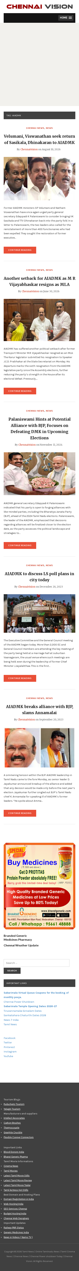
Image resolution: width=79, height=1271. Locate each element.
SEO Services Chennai (15, 1208)
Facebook (9, 1038)
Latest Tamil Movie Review (18, 1180)
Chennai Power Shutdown (19, 1001)
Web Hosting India (13, 1204)
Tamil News (10, 1024)
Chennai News (35, 128)
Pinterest (9, 1047)
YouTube (8, 1056)
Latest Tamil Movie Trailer (17, 1185)
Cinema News (11, 1166)
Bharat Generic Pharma (16, 1156)
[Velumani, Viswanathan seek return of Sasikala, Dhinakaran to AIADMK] (39, 178)
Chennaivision (29, 149)
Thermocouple (11, 1127)
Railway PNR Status (14, 1227)
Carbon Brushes (12, 1122)
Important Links (16, 983)
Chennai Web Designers (16, 1218)
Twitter (8, 1042)
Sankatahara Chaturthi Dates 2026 (25, 1015)
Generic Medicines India (16, 1232)
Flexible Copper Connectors (19, 1137)
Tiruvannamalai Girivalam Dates (23, 1010)
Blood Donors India (14, 1152)
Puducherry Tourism (14, 1104)
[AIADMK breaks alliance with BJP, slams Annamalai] (39, 747)
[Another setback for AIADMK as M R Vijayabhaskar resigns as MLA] (39, 319)
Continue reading (22, 251)
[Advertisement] (39, 64)
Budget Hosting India (15, 1213)
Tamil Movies (11, 1170)
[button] (65, 18)
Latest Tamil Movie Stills (17, 1175)
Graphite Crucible (13, 1132)
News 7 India (11, 1020)
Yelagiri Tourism (12, 1109)
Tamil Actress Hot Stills (16, 1190)
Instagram (10, 1051)
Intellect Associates (14, 1118)
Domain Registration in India (19, 1199)
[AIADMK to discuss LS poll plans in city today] (39, 613)
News (49, 128)
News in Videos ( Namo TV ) (18, 1237)
